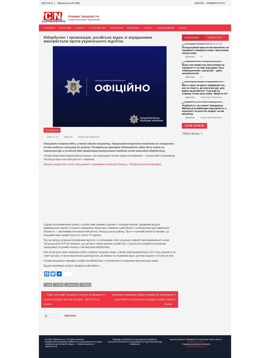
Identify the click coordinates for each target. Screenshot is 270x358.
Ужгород (86, 285)
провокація (73, 285)
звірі (49, 285)
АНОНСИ (199, 3)
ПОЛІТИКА (65, 28)
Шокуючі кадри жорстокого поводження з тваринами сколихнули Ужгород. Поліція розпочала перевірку (102, 164)
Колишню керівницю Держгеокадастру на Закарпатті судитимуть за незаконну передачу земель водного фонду (144, 299)
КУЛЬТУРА (117, 28)
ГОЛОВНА (49, 28)
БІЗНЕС (80, 28)
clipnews (68, 137)
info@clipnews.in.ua (196, 342)
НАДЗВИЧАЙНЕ (165, 28)
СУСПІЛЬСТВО (97, 28)
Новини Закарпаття (83, 16)
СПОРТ (148, 28)
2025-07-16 (52, 137)
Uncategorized (52, 130)
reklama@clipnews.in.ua (196, 346)
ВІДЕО (182, 28)
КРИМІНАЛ (133, 28)
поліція (59, 285)
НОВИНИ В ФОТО (215, 3)
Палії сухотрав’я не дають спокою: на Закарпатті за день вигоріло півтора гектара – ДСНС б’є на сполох (74, 299)
